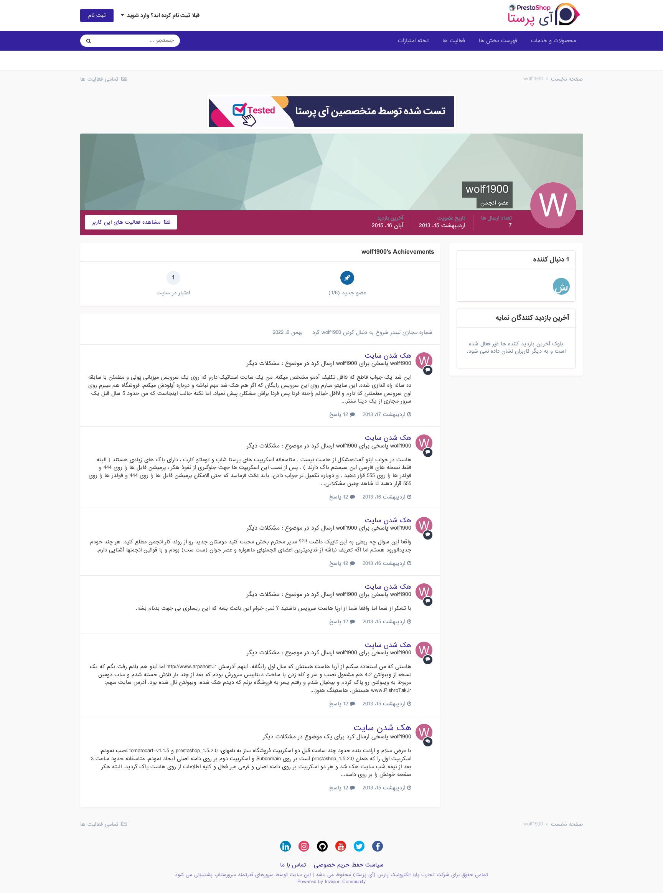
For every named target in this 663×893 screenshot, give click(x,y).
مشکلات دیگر (263, 363)
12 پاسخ (339, 414)
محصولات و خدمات (553, 40)
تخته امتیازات (413, 40)
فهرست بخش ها (498, 40)
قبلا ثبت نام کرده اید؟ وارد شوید (162, 15)
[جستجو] (88, 41)
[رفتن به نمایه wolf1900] (424, 360)
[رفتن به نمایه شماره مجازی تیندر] (561, 286)
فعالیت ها (453, 40)
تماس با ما (293, 865)
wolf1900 (331, 332)
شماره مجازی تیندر (411, 332)
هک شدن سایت (388, 356)
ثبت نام (97, 15)
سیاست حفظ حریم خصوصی (348, 865)
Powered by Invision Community (331, 881)
